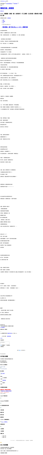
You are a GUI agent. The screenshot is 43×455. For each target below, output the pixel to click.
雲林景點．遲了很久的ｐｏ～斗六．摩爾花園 (15, 27)
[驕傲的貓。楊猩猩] (0, 367)
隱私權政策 (27, 440)
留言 (11, 333)
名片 (3, 22)
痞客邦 (8, 333)
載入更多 (2, 340)
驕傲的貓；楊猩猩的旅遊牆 (5, 389)
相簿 (3, 20)
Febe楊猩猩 (2, 327)
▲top (1, 338)
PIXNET (13, 440)
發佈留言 (2, 346)
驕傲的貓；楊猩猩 (7, 8)
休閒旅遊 (9, 18)
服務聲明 (31, 440)
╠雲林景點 (9, 336)
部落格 (4, 21)
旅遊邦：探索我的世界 (4, 392)
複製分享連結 (2, 393)
